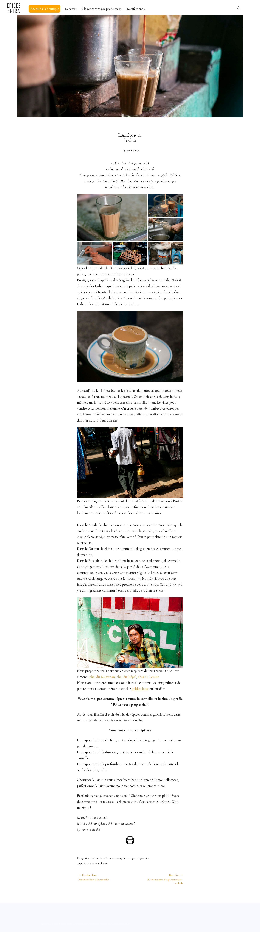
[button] (112, 217)
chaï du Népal (126, 677)
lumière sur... (108, 858)
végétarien (143, 858)
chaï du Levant (148, 677)
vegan (133, 858)
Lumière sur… (136, 9)
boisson (95, 858)
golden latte (140, 689)
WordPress (93, 923)
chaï (86, 863)
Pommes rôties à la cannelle (94, 877)
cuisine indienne (99, 863)
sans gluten (122, 858)
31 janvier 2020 (131, 150)
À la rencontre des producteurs (101, 9)
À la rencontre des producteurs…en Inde (156, 879)
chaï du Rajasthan (102, 677)
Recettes (70, 9)
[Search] (238, 7)
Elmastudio (123, 923)
